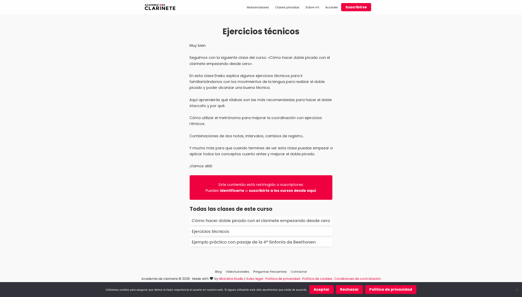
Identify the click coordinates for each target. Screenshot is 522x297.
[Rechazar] (517, 290)
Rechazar (349, 289)
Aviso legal (254, 278)
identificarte (232, 190)
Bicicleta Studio (231, 278)
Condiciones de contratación (357, 278)
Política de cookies (317, 278)
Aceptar (322, 289)
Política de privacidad (282, 278)
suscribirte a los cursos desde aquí (282, 190)
